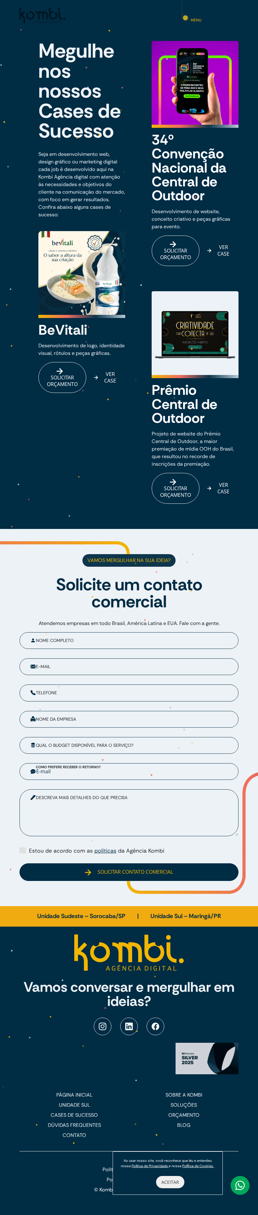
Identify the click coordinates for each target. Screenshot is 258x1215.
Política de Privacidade (150, 1166)
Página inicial (74, 1095)
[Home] (42, 15)
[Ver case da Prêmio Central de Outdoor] (195, 334)
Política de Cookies (198, 1166)
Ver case (110, 377)
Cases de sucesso (74, 1115)
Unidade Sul (74, 1105)
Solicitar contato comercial (134, 871)
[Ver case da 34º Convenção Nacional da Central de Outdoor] (195, 84)
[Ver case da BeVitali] (81, 274)
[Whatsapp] (240, 1185)
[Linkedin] (129, 1026)
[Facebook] (155, 1026)
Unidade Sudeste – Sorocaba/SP (82, 916)
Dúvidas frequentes (74, 1125)
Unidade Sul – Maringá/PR (185, 916)
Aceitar (170, 1182)
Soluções (184, 1105)
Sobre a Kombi (183, 1095)
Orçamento (183, 1115)
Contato (74, 1135)
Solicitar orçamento (62, 381)
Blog (183, 1125)
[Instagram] (102, 1026)
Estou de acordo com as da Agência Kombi (96, 850)
